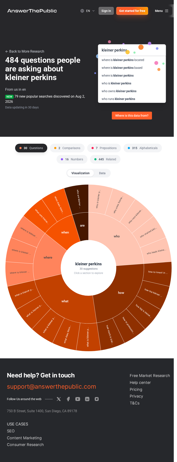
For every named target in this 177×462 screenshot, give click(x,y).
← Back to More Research (24, 51)
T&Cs (134, 403)
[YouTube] (77, 399)
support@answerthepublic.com (51, 386)
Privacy (136, 396)
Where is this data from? (132, 115)
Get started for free (132, 11)
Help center (140, 382)
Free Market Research (150, 375)
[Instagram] (96, 399)
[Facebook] (68, 399)
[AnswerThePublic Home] (32, 10)
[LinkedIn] (87, 399)
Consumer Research (25, 444)
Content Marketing (24, 438)
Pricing (136, 389)
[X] (58, 399)
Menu (159, 11)
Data (102, 173)
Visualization (80, 173)
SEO (11, 431)
